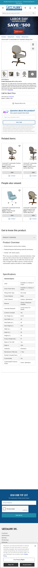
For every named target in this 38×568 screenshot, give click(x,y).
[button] (3, 8)
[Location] (25, 8)
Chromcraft (11, 96)
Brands (4, 538)
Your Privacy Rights (18, 559)
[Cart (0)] (35, 8)
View (12, 172)
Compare (13, 175)
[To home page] (14, 8)
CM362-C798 (9, 98)
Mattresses (5, 535)
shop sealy (19, 31)
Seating (18, 37)
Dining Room (11, 37)
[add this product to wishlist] (33, 49)
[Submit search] (34, 13)
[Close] (35, 546)
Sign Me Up (19, 515)
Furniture (3, 37)
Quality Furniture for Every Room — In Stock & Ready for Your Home (19, 2)
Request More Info (20, 103)
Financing (5, 540)
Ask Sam (19, 122)
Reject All (11, 564)
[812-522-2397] (30, 8)
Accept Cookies (27, 564)
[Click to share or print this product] (33, 44)
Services (4, 542)
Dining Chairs (25, 37)
